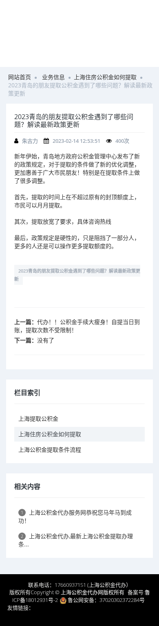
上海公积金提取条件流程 (49, 449)
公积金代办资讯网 (73, 615)
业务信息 (53, 77)
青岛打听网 (47, 607)
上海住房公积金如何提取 (105, 77)
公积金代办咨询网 (85, 607)
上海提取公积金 (38, 418)
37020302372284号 (122, 600)
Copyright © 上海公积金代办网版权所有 (77, 592)
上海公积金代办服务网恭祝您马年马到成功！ (75, 516)
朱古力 (30, 140)
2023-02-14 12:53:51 (76, 140)
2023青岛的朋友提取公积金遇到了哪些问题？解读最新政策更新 (77, 275)
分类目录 (108, 615)
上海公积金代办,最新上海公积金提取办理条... (75, 540)
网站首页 (19, 77)
